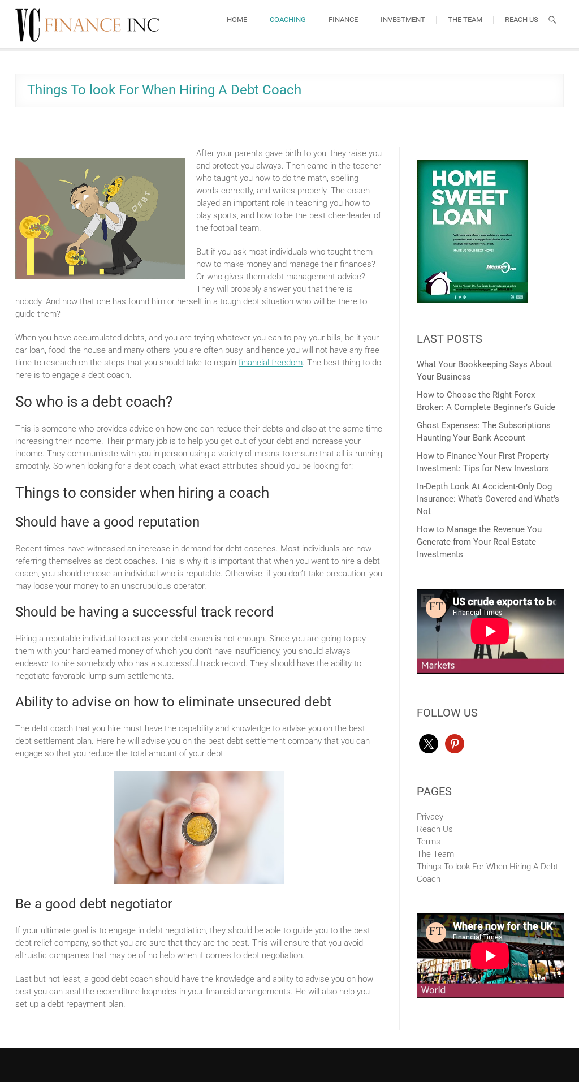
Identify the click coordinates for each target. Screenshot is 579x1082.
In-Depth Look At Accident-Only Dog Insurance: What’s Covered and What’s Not (488, 498)
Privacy (430, 817)
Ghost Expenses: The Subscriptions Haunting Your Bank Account (484, 431)
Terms (428, 842)
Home (237, 19)
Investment (403, 19)
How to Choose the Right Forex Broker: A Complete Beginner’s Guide (486, 401)
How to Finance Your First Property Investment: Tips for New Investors (483, 462)
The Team (465, 19)
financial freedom (271, 362)
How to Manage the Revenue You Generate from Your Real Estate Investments (479, 541)
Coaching (288, 19)
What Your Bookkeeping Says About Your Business (484, 370)
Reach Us (521, 19)
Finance (343, 19)
